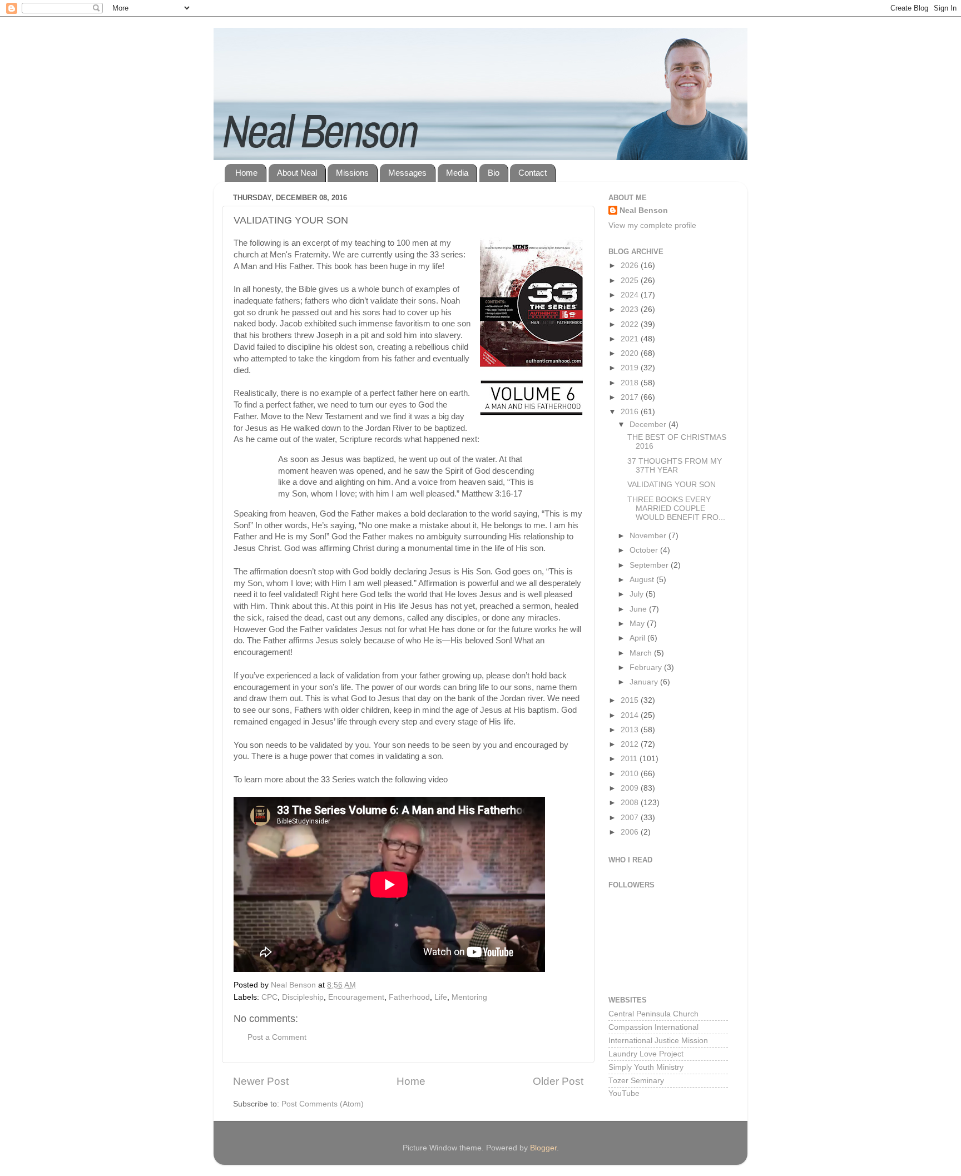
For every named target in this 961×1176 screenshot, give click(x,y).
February (647, 667)
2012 (631, 744)
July (638, 594)
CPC (269, 997)
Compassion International (653, 1027)
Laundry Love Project (645, 1054)
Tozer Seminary (636, 1080)
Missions (352, 172)
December (649, 424)
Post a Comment (276, 1037)
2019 (631, 368)
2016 (631, 412)
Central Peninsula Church (653, 1014)
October (645, 550)
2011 (630, 759)
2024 (631, 295)
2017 (631, 397)
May (638, 623)
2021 (631, 339)
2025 (631, 280)
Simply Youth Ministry (645, 1067)
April (638, 638)
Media (457, 172)
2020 (631, 353)
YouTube (624, 1093)
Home (246, 172)
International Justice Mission (658, 1040)
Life (440, 997)
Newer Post (261, 1081)
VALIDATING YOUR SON (671, 484)
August (643, 579)
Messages (407, 172)
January (645, 682)
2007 (631, 817)
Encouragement (356, 997)
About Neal (297, 172)
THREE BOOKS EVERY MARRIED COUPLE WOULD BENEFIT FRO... (676, 508)
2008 (631, 802)
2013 (631, 730)
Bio (493, 172)
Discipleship (303, 997)
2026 (631, 265)
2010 (631, 774)
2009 (631, 788)
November (649, 536)
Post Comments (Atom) (322, 1104)
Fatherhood (409, 997)
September (650, 565)
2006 (631, 832)
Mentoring (469, 997)
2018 (631, 383)
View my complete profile (652, 225)
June (639, 609)
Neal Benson (644, 210)
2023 (631, 309)
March (642, 653)
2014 (631, 715)
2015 (631, 700)
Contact (532, 172)
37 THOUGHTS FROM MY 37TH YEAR (674, 465)
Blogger (543, 1148)
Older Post (558, 1081)
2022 (631, 324)
